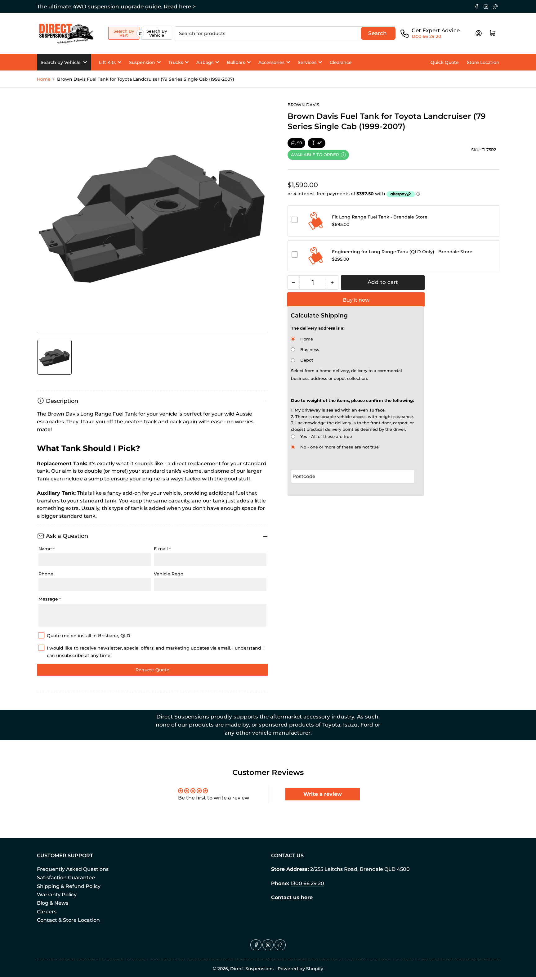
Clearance (341, 62)
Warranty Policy (57, 895)
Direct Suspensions (252, 968)
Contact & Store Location (68, 920)
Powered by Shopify (300, 968)
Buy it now (356, 300)
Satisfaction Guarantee (66, 877)
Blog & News (52, 903)
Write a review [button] (322, 794)
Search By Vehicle (156, 33)
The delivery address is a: (317, 328)
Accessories (271, 62)
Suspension (142, 62)
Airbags (204, 62)
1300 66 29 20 (426, 36)
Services (307, 62)
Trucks (175, 62)
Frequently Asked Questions (73, 869)
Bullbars (236, 62)
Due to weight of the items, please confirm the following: (352, 400)
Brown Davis (303, 104)
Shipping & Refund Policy (68, 886)
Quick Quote (445, 62)
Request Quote (152, 670)
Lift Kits (107, 62)
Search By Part (124, 33)
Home (44, 79)
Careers (46, 912)
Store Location (483, 62)
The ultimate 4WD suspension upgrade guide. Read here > (116, 6)
